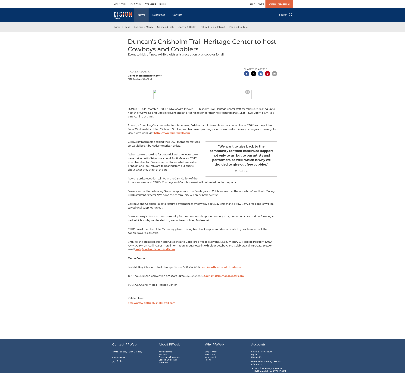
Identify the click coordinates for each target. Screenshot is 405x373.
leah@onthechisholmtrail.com (155, 249)
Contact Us (117, 357)
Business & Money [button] (143, 27)
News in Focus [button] (122, 27)
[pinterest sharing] (267, 74)
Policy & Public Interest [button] (212, 27)
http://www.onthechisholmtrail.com (151, 303)
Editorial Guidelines (168, 360)
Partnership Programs (169, 357)
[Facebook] (117, 361)
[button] (202, 91)
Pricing (162, 4)
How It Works (135, 4)
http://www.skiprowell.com (172, 133)
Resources (158, 14)
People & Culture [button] (238, 27)
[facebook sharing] (246, 74)
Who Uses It (150, 4)
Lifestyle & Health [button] (187, 27)
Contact (177, 14)
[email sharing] (274, 74)
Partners (163, 354)
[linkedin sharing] (260, 74)
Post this (243, 171)
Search (283, 14)
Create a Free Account (279, 4)
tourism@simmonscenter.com (224, 275)
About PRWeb (165, 352)
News (141, 14)
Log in (254, 354)
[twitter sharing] (253, 74)
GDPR (261, 4)
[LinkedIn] (121, 361)
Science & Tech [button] (165, 27)
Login (252, 4)
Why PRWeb (120, 4)
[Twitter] (113, 361)
